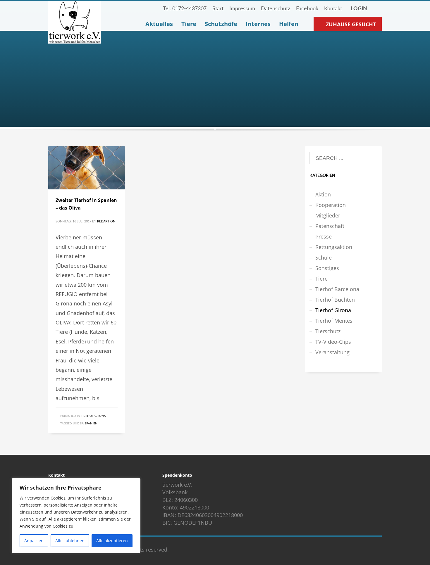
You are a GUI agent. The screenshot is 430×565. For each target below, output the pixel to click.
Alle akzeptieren (112, 540)
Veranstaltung (332, 352)
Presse (323, 236)
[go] (370, 158)
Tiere (321, 278)
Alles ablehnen (70, 540)
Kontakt (333, 8)
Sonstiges (327, 268)
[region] (76, 515)
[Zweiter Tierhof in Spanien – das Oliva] (87, 168)
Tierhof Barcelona (337, 289)
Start (217, 8)
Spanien (91, 423)
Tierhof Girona (93, 415)
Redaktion (106, 221)
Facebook (307, 8)
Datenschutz (275, 8)
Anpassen (34, 540)
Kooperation (330, 204)
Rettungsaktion (333, 246)
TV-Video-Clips (333, 341)
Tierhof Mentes (333, 320)
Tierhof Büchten (335, 299)
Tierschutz (327, 331)
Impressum (242, 8)
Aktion (323, 194)
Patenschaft (329, 225)
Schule (323, 257)
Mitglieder (327, 215)
